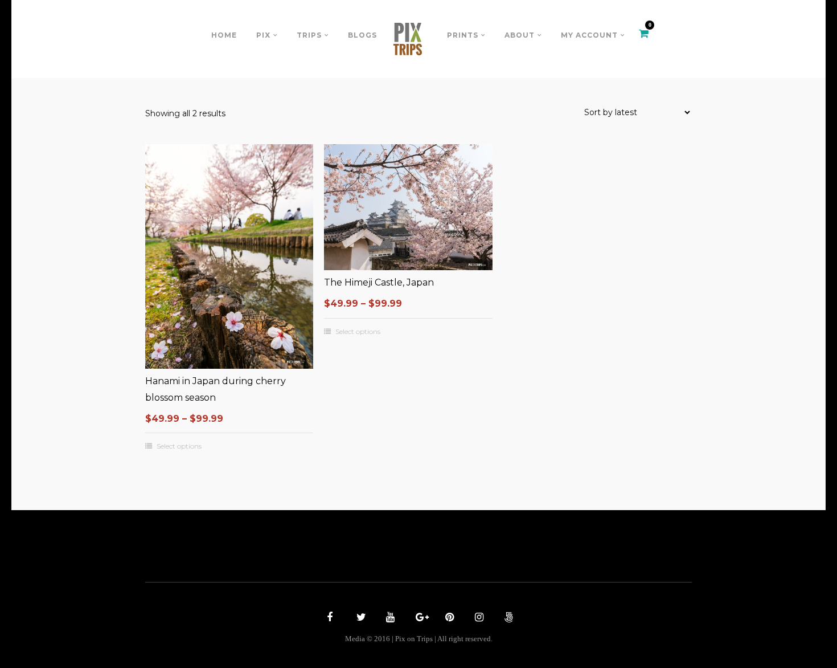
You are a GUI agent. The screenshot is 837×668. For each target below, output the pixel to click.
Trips (309, 35)
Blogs (362, 35)
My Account (589, 35)
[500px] (507, 618)
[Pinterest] (448, 618)
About (519, 35)
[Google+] (418, 618)
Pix (263, 35)
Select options (179, 446)
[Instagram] (478, 618)
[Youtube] (389, 618)
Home (224, 35)
